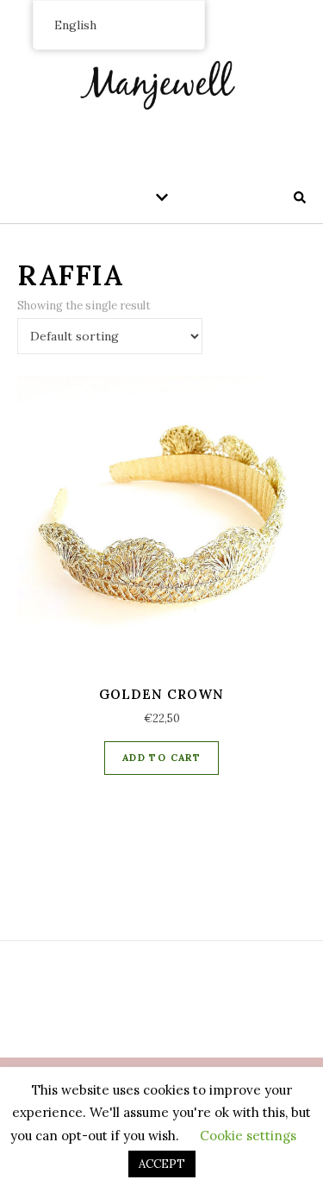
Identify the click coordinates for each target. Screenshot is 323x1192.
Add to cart (161, 758)
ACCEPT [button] (162, 1164)
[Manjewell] (162, 81)
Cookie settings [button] (248, 1135)
